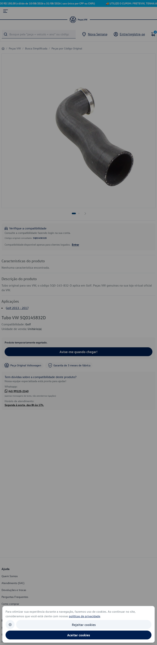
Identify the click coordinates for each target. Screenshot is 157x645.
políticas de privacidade (84, 616)
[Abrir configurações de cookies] (10, 624)
